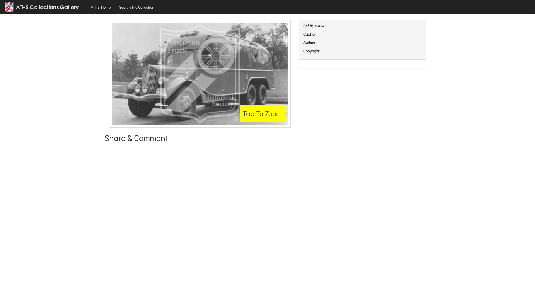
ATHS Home (101, 7)
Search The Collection (136, 7)
